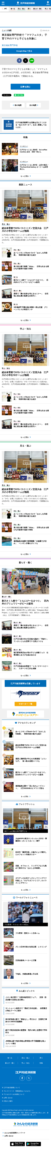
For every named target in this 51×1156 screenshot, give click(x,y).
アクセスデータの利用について (14, 1094)
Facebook (22, 1078)
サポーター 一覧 (25, 704)
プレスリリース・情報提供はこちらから (17, 1091)
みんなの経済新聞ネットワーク (25, 1124)
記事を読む (25, 86)
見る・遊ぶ (21, 9)
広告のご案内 (8, 1101)
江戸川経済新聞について (12, 1087)
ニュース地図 (7, 30)
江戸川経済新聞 (25, 3)
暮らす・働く (37, 9)
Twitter (28, 1078)
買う (29, 9)
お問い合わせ (8, 1098)
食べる (13, 9)
